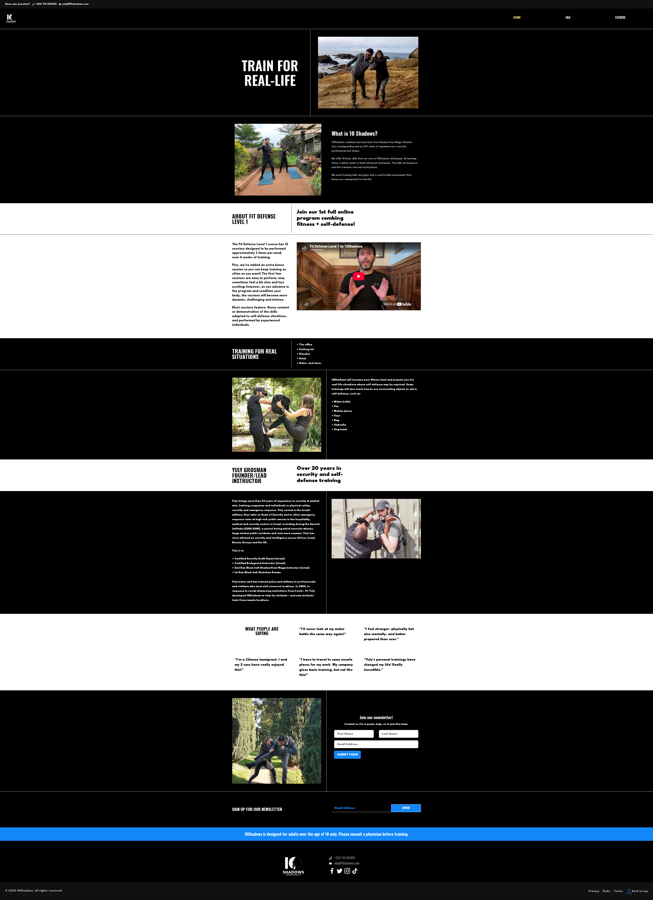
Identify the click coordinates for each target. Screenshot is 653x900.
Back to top (640, 891)
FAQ (568, 17)
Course (620, 17)
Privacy (594, 891)
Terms (618, 891)
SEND (406, 808)
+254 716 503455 (46, 4)
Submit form (347, 754)
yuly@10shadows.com (75, 4)
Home (517, 17)
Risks (606, 891)
